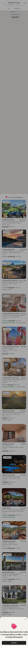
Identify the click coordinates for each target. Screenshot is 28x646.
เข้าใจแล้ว (14, 643)
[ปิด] (25, 619)
